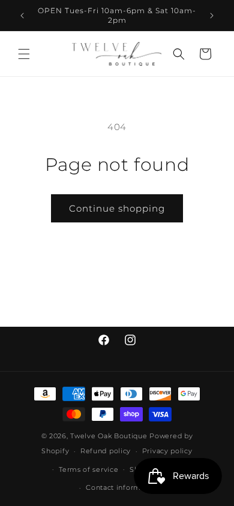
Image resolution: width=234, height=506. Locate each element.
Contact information (122, 487)
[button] (24, 54)
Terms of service (88, 469)
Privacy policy (167, 451)
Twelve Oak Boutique (108, 436)
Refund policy (105, 451)
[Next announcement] (212, 15)
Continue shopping (117, 208)
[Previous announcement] (22, 15)
